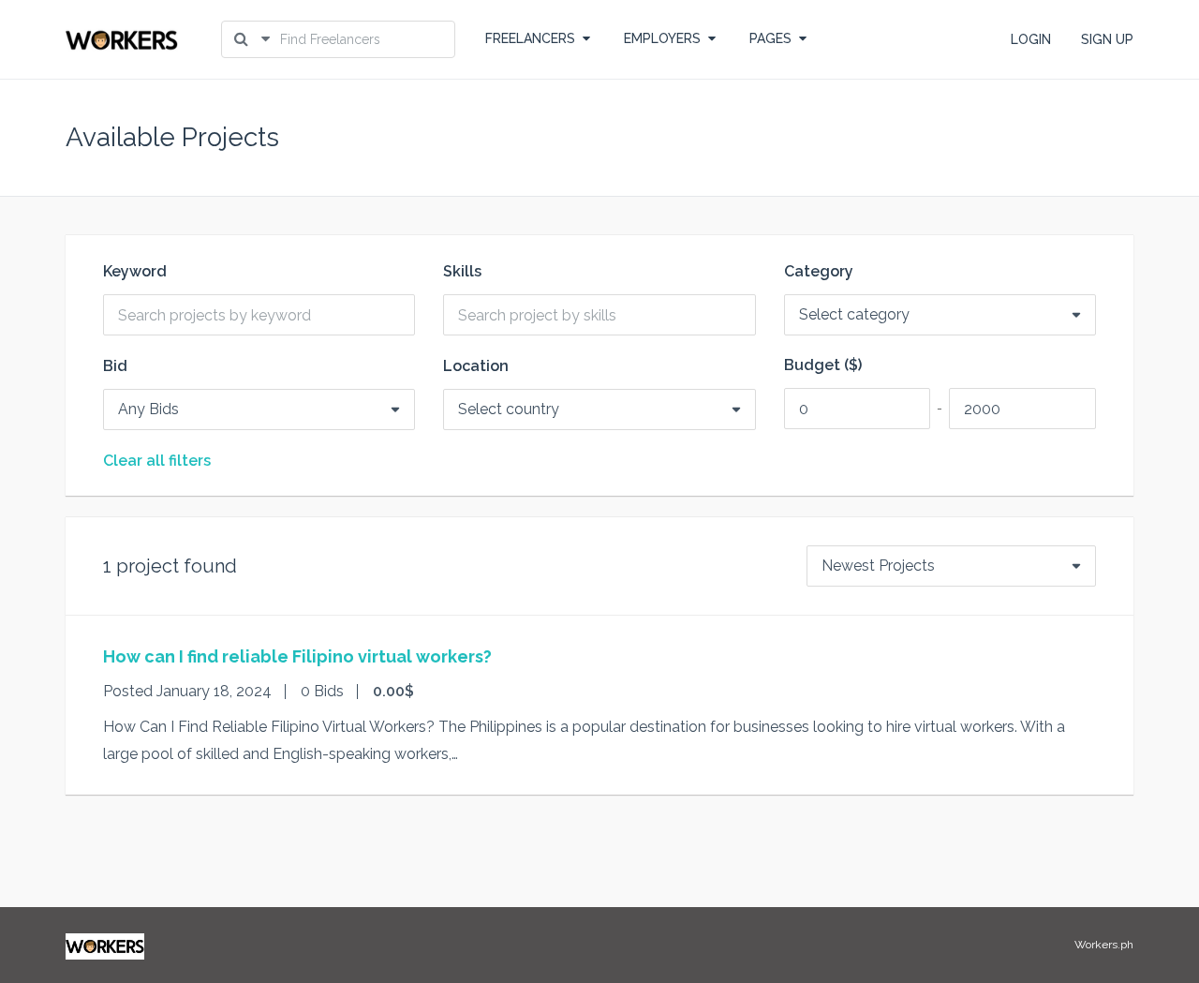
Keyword (135, 271)
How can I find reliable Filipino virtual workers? (297, 656)
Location (476, 366)
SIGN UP (1107, 39)
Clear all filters (157, 461)
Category (818, 271)
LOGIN (1031, 39)
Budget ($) (823, 365)
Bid (115, 366)
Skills (462, 271)
